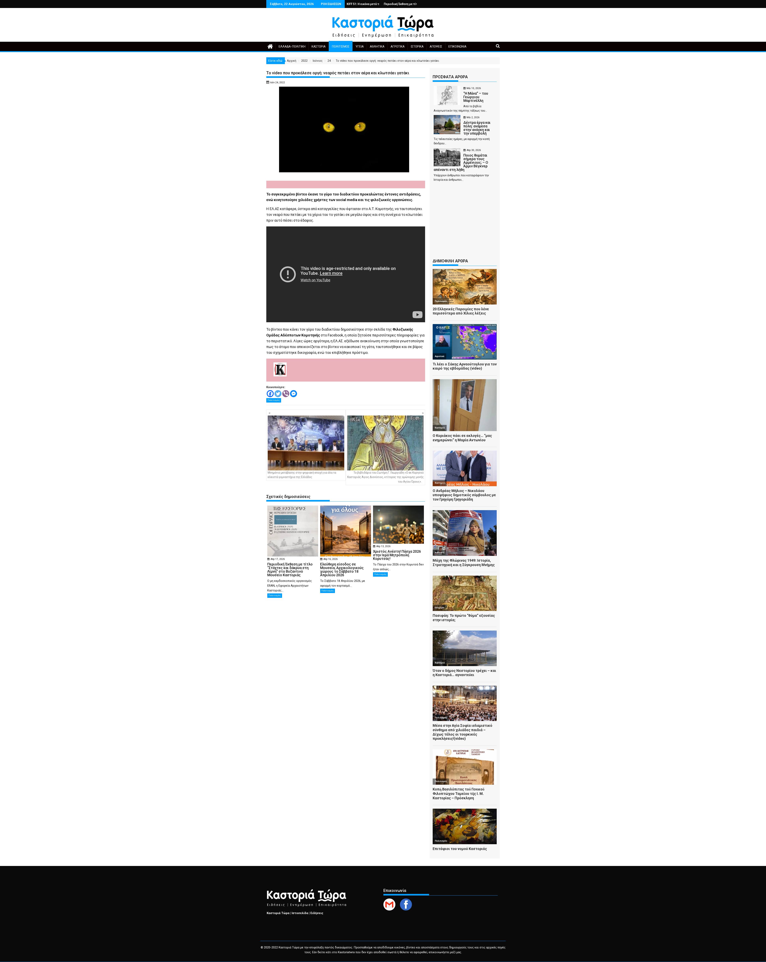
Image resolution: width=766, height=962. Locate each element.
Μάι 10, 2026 (474, 88)
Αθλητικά (377, 46)
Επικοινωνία (457, 46)
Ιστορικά (417, 46)
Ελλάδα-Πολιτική (292, 46)
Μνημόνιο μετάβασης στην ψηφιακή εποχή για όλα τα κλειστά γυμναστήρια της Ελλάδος (302, 475)
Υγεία (360, 46)
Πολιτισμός (340, 46)
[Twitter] (277, 393)
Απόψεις (436, 46)
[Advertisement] (465, 222)
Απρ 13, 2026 (383, 546)
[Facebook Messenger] (293, 393)
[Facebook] (270, 393)
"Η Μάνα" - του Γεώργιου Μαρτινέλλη (366, 4)
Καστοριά (319, 46)
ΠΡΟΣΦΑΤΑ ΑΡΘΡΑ (450, 76)
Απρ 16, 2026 (330, 559)
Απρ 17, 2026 (277, 559)
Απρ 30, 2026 (474, 150)
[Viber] (285, 393)
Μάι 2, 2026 (473, 117)
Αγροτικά (398, 46)
